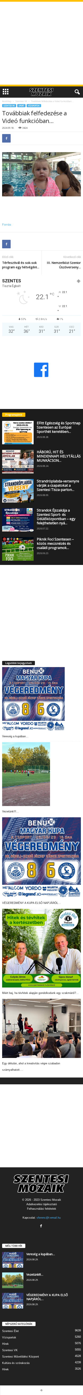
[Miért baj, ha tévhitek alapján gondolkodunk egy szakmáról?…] (41, 948)
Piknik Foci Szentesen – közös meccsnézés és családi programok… (55, 543)
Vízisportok (34, 105)
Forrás (6, 224)
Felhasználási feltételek (41, 1208)
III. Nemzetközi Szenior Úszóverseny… (64, 264)
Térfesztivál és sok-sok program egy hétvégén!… (20, 264)
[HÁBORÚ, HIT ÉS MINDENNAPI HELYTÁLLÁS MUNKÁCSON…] (18, 461)
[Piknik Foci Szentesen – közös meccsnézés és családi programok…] (18, 549)
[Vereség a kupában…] (33, 699)
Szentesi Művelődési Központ (20, 1356)
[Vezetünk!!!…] (26, 774)
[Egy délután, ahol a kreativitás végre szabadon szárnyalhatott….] (41, 1028)
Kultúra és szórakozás (16, 1363)
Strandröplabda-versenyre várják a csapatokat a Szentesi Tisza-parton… (58, 485)
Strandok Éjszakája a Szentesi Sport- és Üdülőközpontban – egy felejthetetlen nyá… (56, 516)
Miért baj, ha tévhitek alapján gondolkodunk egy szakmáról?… (40, 993)
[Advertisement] (41, 43)
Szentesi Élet (10, 1331)
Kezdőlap (6, 101)
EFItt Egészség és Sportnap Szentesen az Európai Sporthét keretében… (58, 427)
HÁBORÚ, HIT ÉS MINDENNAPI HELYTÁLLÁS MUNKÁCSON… (59, 456)
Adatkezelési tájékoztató (41, 1204)
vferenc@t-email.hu (49, 1217)
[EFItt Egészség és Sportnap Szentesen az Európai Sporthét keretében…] (18, 433)
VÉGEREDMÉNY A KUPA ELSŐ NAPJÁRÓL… (31, 903)
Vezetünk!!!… (10, 811)
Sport (21, 105)
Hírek (5, 1343)
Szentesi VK (21, 101)
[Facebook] (6, 138)
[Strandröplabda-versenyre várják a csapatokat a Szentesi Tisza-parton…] (18, 491)
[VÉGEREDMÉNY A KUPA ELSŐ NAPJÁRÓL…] (41, 857)
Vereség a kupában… (15, 736)
